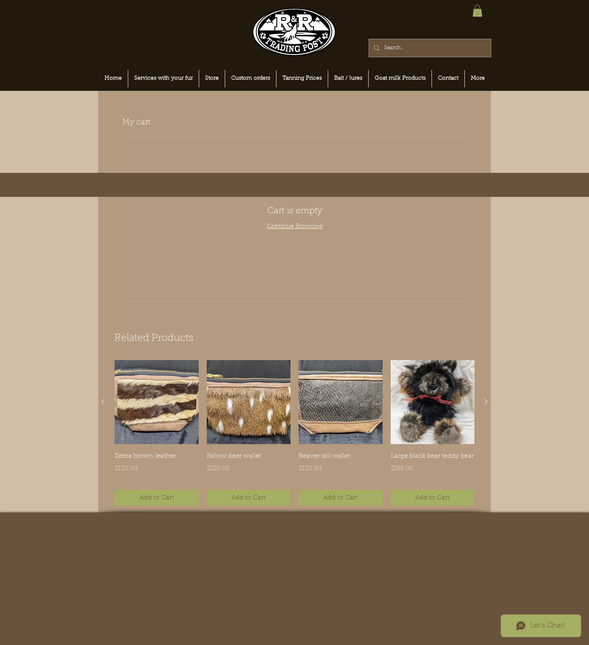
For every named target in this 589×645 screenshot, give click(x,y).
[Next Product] (486, 402)
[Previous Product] (103, 402)
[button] (477, 11)
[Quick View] (157, 402)
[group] (294, 433)
